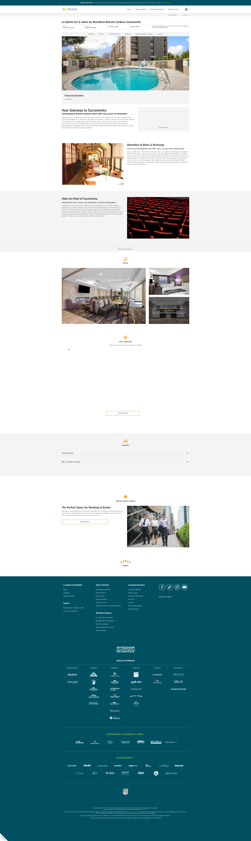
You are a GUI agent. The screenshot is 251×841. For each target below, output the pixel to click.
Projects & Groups (102, 624)
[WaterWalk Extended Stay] (72, 682)
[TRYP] (136, 675)
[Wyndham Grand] (178, 689)
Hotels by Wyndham (125, 661)
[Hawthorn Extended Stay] (72, 675)
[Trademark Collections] (157, 682)
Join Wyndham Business (104, 617)
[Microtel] (93, 689)
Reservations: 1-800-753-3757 (73, 608)
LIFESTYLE (136, 668)
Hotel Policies (163, 127)
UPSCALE (157, 668)
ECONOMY (93, 668)
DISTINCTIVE (178, 668)
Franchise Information (135, 596)
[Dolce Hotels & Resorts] (178, 682)
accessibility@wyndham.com (133, 811)
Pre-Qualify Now (166, 2)
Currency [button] (185, 15)
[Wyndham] (157, 675)
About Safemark (101, 599)
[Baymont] (115, 704)
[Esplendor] (136, 682)
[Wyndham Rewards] (125, 649)
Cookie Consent (101, 602)
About (65, 589)
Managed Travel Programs (105, 620)
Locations (66, 593)
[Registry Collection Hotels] (178, 675)
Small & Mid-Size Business (105, 627)
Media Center (132, 593)
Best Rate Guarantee (103, 589)
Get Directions (123, 413)
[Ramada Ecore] (115, 718)
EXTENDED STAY (72, 668)
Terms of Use (100, 596)
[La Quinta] (115, 675)
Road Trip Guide (69, 596)
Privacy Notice (101, 593)
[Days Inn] (93, 675)
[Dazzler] (136, 689)
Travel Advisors (101, 630)
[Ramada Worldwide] (115, 711)
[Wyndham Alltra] (136, 704)
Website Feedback (165, 596)
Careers (131, 602)
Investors (131, 599)
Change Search (173, 15)
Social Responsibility (135, 605)
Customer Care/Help (70, 611)
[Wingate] (115, 682)
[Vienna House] (136, 696)
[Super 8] (93, 682)
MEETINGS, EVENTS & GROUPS (144, 34)
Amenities (128, 34)
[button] (59, 3)
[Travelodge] (93, 704)
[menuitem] (129, 9)
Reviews (160, 34)
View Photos (169, 310)
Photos (101, 34)
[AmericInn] (115, 696)
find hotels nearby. (162, 27)
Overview (91, 34)
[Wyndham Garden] (115, 689)
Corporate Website (134, 589)
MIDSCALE (114, 668)
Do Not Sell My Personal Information (108, 605)
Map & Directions (114, 34)
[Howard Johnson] (93, 696)
